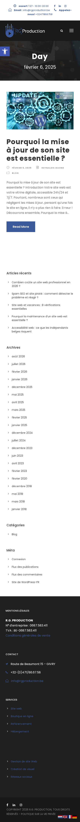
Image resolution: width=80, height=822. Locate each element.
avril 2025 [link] (18, 402)
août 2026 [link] (18, 356)
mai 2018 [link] (17, 494)
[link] (5, 51)
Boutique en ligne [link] (22, 716)
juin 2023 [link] (17, 456)
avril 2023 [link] (18, 463)
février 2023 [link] (19, 471)
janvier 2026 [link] (19, 379)
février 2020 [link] (19, 478)
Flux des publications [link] (25, 567)
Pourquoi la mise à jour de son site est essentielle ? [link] (38, 150)
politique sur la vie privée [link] (38, 814)
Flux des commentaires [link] (27, 574)
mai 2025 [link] (18, 394)
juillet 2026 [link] (18, 364)
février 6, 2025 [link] (21, 167)
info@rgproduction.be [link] (27, 681)
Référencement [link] (21, 724)
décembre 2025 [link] (22, 387)
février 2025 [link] (19, 417)
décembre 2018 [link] (22, 486)
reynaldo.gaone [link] (52, 167)
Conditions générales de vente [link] (28, 635)
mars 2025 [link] (18, 410)
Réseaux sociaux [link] (21, 777)
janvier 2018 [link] (19, 509)
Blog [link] (15, 173)
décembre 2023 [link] (22, 448)
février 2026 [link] (19, 372)
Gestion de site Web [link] (24, 761)
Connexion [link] (19, 559)
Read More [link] (21, 227)
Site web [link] (16, 708)
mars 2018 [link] (18, 501)
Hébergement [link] (20, 731)
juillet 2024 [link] (19, 440)
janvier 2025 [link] (19, 425)
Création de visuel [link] (22, 769)
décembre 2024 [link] (22, 433)
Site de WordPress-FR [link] (25, 582)
